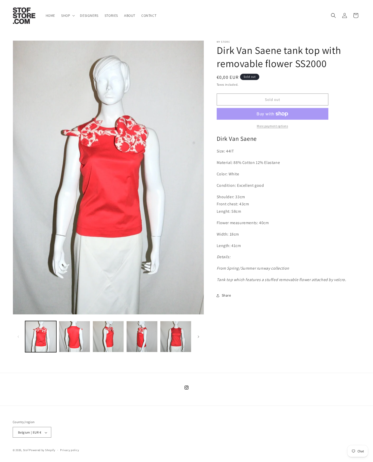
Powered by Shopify (42, 450)
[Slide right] (198, 336)
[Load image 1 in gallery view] (40, 336)
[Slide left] (18, 336)
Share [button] (226, 295)
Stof (26, 450)
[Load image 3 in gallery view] (108, 336)
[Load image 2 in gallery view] (74, 336)
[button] (67, 15)
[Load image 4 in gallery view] (142, 336)
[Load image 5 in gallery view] (175, 336)
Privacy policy (69, 450)
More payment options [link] (272, 126)
